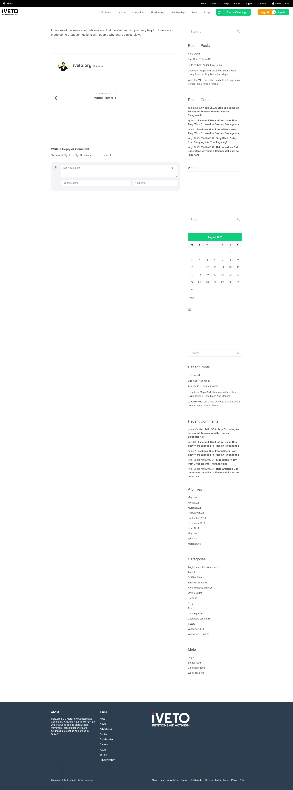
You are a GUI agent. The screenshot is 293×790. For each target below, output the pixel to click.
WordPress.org (196, 672)
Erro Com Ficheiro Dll (199, 59)
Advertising (106, 729)
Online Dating (195, 592)
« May (191, 297)
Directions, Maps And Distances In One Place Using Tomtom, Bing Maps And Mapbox (212, 72)
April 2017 (193, 538)
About (215, 3)
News (194, 12)
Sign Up (265, 12)
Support (249, 3)
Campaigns (138, 12)
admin (191, 129)
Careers (104, 744)
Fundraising (157, 12)
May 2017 (193, 533)
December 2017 (196, 523)
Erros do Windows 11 (199, 582)
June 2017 (193, 528)
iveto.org (68, 26)
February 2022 (196, 512)
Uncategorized (195, 613)
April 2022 (193, 502)
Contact (262, 3)
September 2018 (197, 518)
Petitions (192, 598)
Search (108, 12)
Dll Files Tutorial (196, 577)
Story (190, 603)
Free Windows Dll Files (200, 587)
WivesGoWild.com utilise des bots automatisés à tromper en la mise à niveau (214, 81)
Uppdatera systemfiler (199, 618)
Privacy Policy (107, 759)
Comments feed (196, 667)
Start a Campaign (237, 12)
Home (203, 3)
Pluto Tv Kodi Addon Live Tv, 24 (205, 65)
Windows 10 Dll (196, 629)
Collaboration (107, 739)
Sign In (281, 12)
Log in (191, 657)
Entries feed (194, 662)
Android (192, 572)
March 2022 (194, 507)
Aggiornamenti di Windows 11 (204, 567)
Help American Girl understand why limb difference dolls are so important (213, 150)
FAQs (237, 3)
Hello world (194, 53)
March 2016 (194, 543)
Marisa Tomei (103, 97)
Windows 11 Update (198, 634)
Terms (103, 754)
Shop (226, 3)
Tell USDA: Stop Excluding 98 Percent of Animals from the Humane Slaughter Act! (213, 111)
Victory (191, 623)
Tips (190, 608)
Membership (177, 12)
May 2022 (193, 497)
